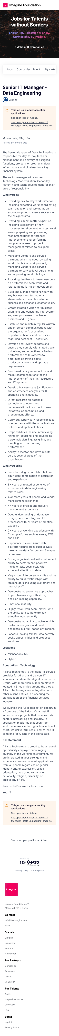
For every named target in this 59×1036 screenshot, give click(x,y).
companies (23, 69)
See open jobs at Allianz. (24, 117)
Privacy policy (22, 870)
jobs (10, 69)
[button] (5, 5)
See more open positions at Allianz (29, 840)
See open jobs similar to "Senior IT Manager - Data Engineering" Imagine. (31, 124)
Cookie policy (37, 870)
